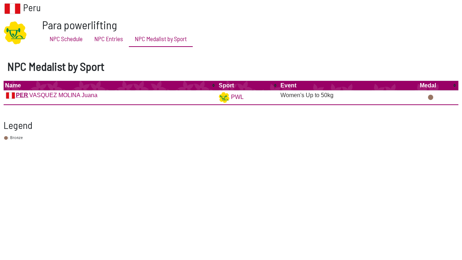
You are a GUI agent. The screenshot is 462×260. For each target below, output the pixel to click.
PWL (237, 97)
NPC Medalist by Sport (161, 38)
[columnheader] (110, 85)
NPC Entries (108, 38)
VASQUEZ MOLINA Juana (63, 95)
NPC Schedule (66, 38)
